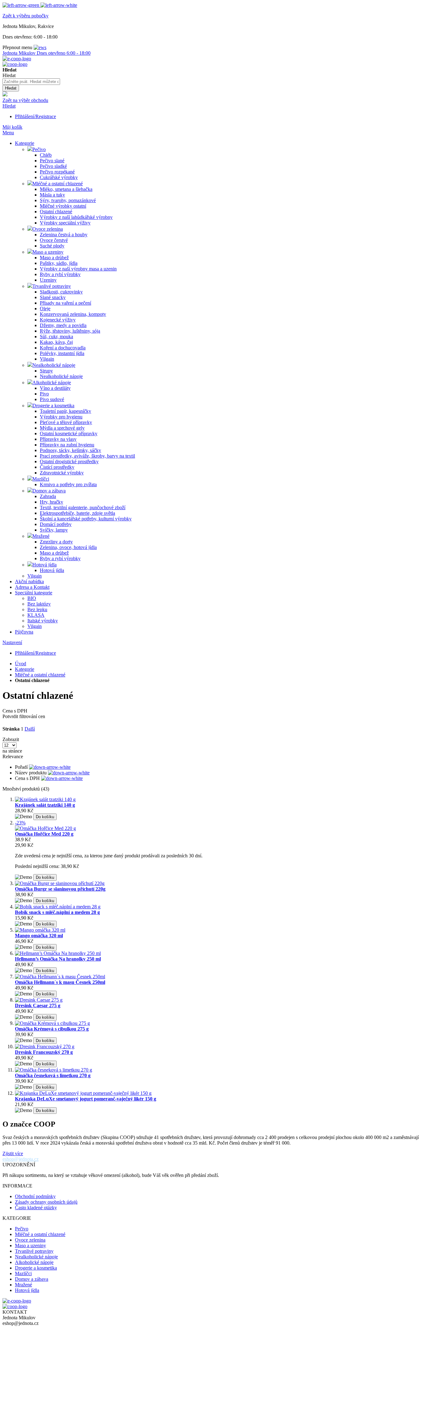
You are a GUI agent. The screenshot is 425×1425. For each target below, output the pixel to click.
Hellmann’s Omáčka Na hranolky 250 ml (58, 959)
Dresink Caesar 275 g (37, 1005)
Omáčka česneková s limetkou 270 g (53, 1075)
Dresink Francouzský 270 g (44, 1052)
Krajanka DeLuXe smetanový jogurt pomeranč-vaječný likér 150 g (85, 1098)
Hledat (9, 105)
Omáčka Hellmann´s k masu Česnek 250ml (60, 982)
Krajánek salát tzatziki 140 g (45, 805)
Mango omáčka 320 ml (39, 935)
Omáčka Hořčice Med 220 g (44, 834)
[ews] (40, 47)
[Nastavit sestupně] (50, 767)
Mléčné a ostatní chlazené (40, 674)
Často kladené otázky (36, 1207)
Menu (8, 132)
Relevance (12, 756)
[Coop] (4, 94)
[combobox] (31, 81)
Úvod (20, 663)
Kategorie (24, 669)
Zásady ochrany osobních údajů (46, 1202)
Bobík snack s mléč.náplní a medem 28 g (57, 912)
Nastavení (12, 642)
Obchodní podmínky (35, 1196)
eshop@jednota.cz (20, 1159)
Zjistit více (12, 1153)
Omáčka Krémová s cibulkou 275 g (52, 1028)
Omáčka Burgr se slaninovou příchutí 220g (60, 889)
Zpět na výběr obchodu (25, 100)
